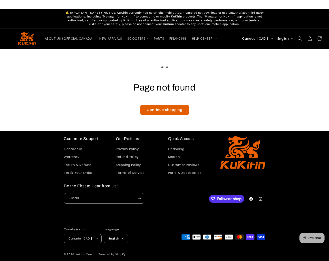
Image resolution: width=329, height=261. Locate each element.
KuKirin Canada (87, 254)
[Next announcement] (264, 4)
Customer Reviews (183, 165)
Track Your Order (78, 172)
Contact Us (73, 149)
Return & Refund (78, 165)
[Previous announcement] (65, 4)
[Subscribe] (139, 198)
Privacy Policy (127, 149)
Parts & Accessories (184, 172)
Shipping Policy (128, 165)
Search (174, 157)
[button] (138, 38)
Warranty (71, 157)
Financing (176, 149)
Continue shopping (164, 109)
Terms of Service (130, 172)
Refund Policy (127, 157)
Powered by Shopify (112, 254)
